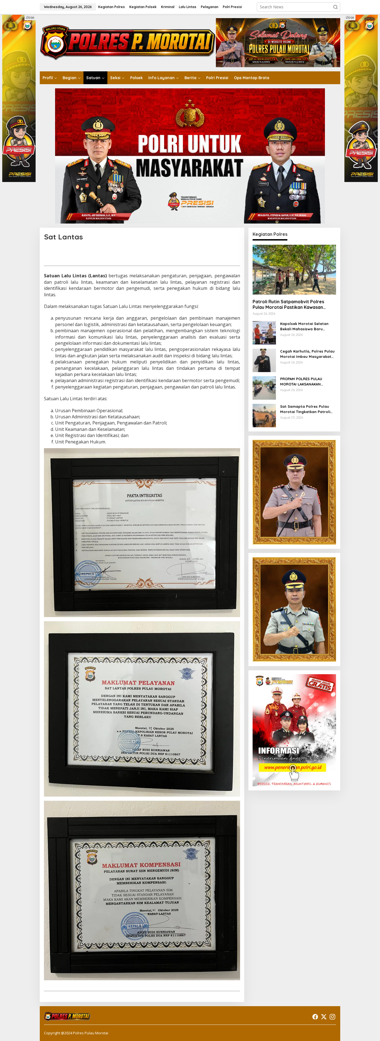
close (30, 17)
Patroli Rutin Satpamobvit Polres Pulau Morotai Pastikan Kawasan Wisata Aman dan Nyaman (288, 304)
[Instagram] (332, 1016)
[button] (335, 7)
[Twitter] (323, 1016)
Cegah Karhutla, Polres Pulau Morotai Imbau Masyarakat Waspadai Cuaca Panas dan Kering (307, 354)
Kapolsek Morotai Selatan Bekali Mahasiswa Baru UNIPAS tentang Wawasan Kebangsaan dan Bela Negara (304, 326)
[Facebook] (315, 1016)
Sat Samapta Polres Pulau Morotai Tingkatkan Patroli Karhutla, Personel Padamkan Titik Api (307, 409)
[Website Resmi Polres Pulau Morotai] (128, 42)
